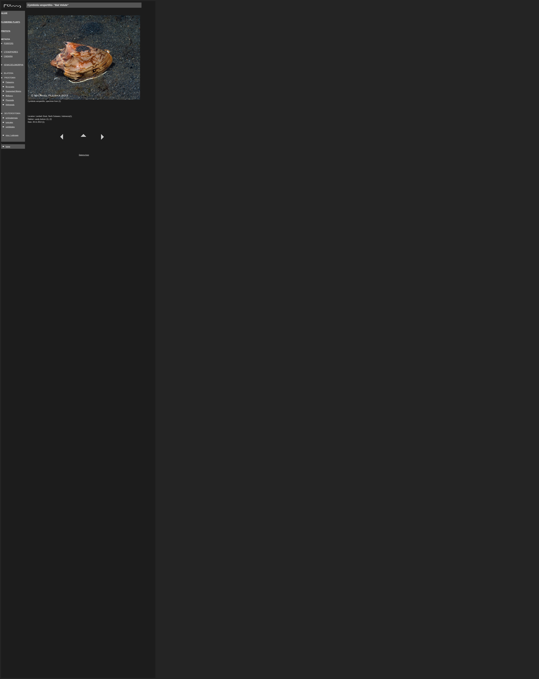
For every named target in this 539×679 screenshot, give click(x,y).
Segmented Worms (13, 91)
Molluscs (9, 96)
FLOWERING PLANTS (10, 22)
